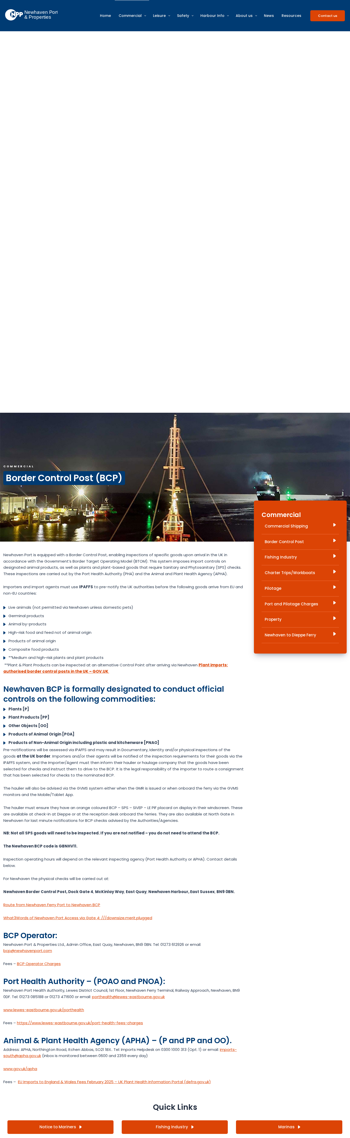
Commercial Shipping (286, 526)
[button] (327, 15)
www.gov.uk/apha (20, 1068)
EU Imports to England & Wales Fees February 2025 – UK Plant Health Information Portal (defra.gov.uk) (114, 1081)
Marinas (287, 1127)
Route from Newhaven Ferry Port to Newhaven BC (50, 904)
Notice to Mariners (58, 1127)
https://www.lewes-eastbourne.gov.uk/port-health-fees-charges (80, 1023)
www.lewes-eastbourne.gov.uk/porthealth (43, 1009)
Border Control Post (284, 541)
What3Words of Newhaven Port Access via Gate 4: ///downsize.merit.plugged (77, 917)
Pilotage (273, 588)
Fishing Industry (281, 557)
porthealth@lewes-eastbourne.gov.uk (128, 996)
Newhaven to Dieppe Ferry (290, 635)
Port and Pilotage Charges (291, 604)
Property (273, 619)
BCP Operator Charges (39, 963)
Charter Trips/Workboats (290, 572)
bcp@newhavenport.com (27, 950)
